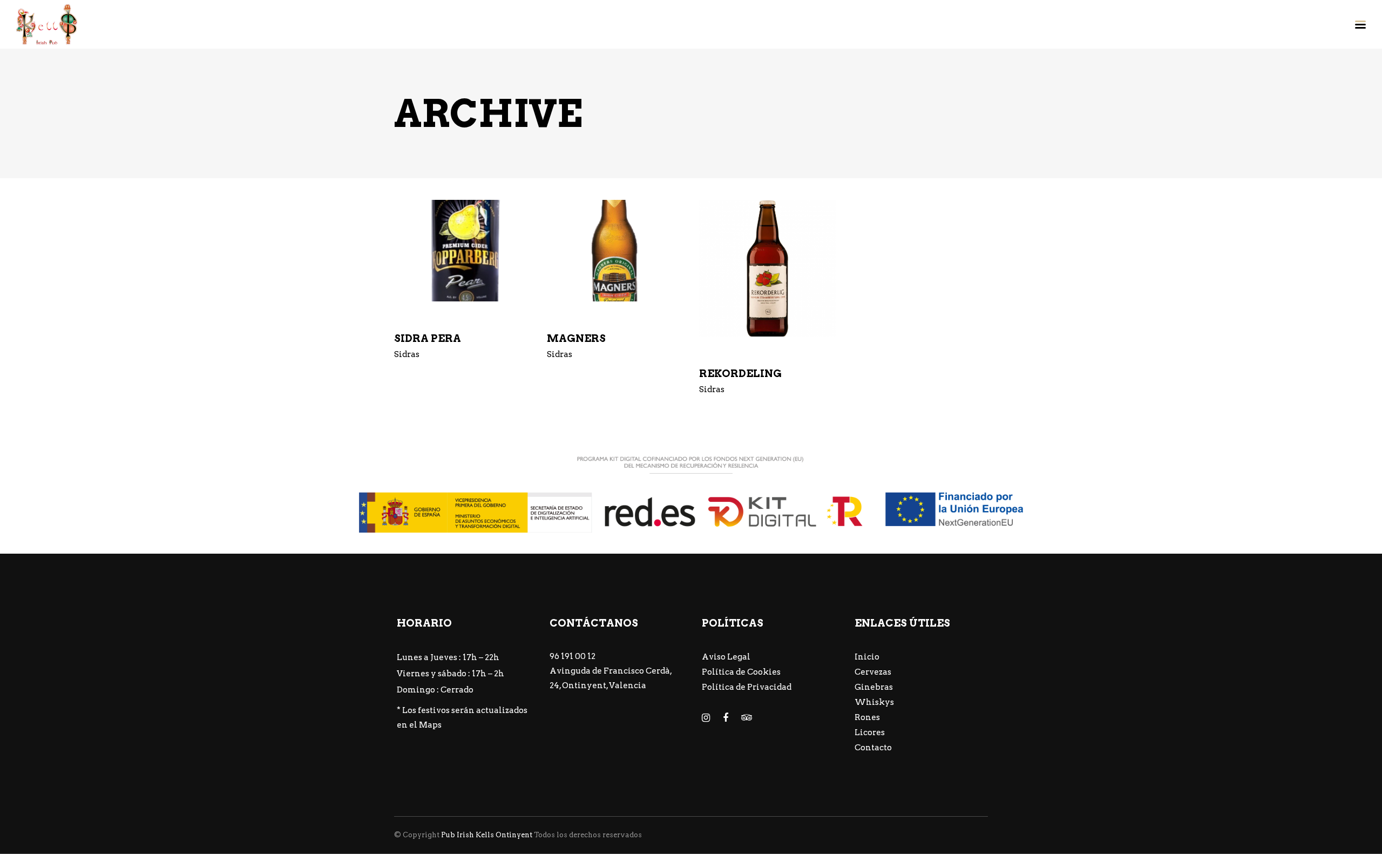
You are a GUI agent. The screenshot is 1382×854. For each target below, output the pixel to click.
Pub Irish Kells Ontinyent (486, 835)
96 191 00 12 (572, 656)
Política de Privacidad (746, 687)
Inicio (867, 657)
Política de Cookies (741, 672)
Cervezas (873, 672)
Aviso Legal (726, 657)
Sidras (406, 354)
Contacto (873, 747)
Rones (867, 717)
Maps (430, 725)
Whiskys (874, 702)
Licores (870, 732)
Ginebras (874, 687)
